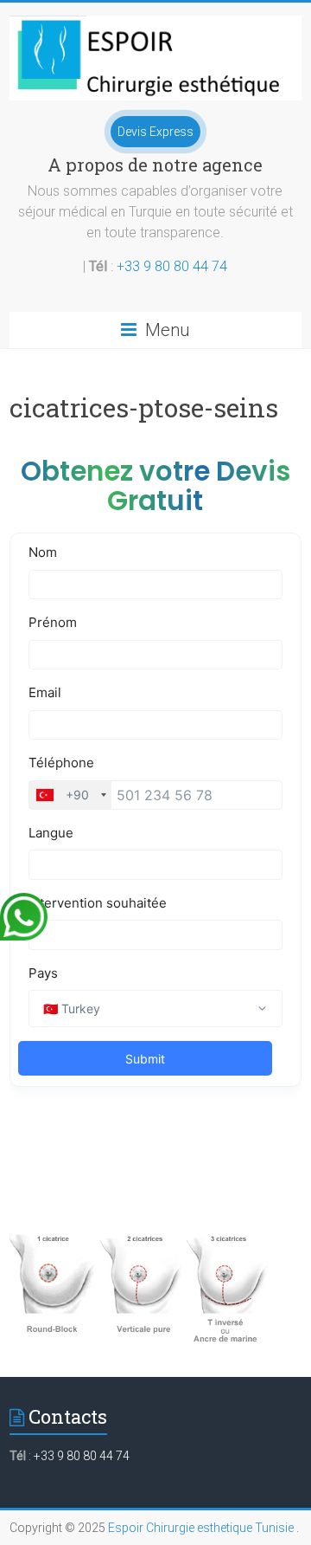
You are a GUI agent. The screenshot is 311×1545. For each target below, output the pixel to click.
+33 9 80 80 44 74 (172, 266)
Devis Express (155, 132)
